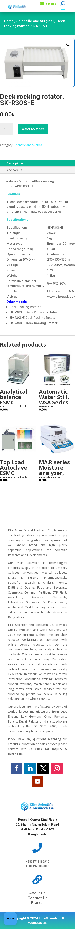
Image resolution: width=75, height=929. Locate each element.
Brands (37, 902)
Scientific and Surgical (35, 21)
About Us (37, 893)
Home (9, 21)
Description (14, 163)
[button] (68, 44)
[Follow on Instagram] (56, 768)
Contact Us (38, 898)
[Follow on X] (43, 768)
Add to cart (33, 129)
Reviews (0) (14, 170)
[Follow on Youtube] (37, 781)
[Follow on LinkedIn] (30, 768)
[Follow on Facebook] (16, 768)
